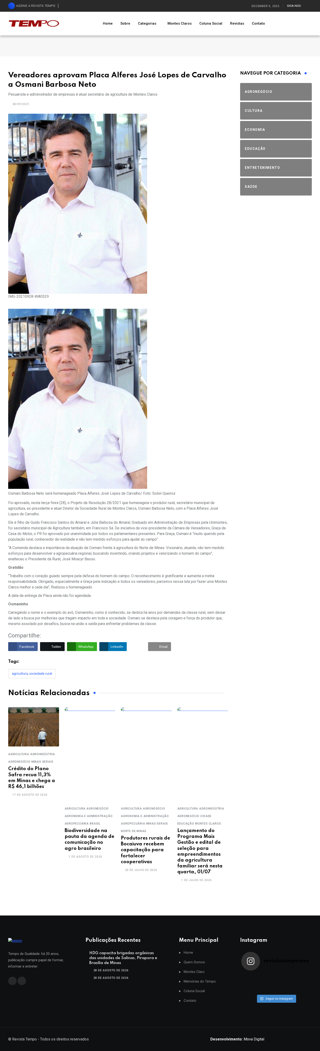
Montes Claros (179, 23)
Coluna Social (210, 23)
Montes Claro (194, 972)
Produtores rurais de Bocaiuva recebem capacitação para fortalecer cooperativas (145, 850)
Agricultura (20, 673)
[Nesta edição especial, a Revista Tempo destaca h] (249, 977)
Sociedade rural (40, 673)
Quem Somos (194, 962)
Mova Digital (237, 1039)
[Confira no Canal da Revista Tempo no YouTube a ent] (267, 977)
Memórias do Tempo (200, 981)
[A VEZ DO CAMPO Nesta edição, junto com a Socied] (301, 983)
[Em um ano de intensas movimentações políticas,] (249, 989)
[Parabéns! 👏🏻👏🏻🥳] (284, 989)
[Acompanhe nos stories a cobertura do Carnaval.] (301, 989)
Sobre (125, 23)
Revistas (237, 23)
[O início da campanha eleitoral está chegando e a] (301, 977)
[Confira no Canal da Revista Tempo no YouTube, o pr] (284, 983)
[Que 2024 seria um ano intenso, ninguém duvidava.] (267, 989)
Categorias (147, 23)
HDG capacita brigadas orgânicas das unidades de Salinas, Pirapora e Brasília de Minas (123, 958)
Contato (258, 23)
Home (108, 23)
